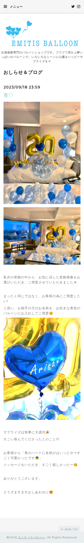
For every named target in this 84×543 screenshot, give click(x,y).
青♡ (8, 95)
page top (71, 529)
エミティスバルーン (31, 537)
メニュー (16, 6)
